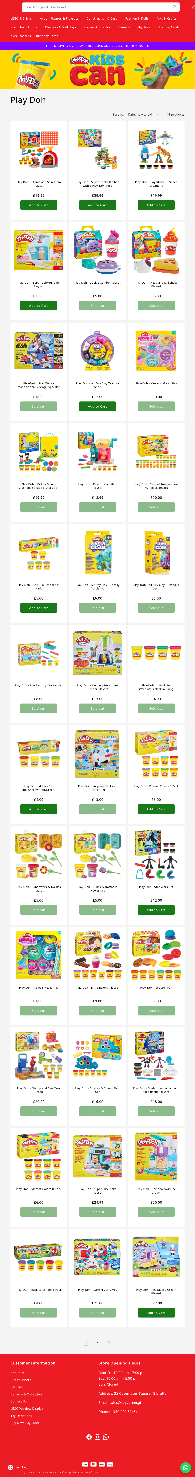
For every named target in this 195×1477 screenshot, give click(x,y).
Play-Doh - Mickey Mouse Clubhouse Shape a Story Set (38, 485)
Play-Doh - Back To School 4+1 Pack (39, 586)
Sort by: (118, 115)
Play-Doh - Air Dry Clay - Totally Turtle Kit (97, 586)
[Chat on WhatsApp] (185, 1467)
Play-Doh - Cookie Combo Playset (97, 282)
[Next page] (108, 1342)
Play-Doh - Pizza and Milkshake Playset (156, 284)
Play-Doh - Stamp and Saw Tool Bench (39, 1090)
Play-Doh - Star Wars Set (156, 887)
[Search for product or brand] (174, 7)
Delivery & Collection (26, 1394)
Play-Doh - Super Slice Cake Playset (97, 1190)
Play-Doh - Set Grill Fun (156, 987)
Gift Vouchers (20, 1380)
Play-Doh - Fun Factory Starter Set (39, 685)
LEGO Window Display (26, 1409)
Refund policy (68, 1472)
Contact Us (18, 1401)
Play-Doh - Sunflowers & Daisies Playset (39, 888)
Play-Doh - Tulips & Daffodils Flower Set (97, 888)
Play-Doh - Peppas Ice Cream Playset (156, 1291)
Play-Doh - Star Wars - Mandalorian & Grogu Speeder (39, 385)
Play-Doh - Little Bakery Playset (97, 987)
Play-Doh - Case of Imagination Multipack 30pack (156, 485)
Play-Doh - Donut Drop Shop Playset (97, 485)
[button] (23, 18)
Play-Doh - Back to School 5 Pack (39, 1289)
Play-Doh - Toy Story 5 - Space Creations (156, 183)
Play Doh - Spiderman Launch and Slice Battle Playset (156, 1090)
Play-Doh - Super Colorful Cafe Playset (39, 284)
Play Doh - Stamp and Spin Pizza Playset (39, 183)
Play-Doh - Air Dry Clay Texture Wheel (97, 385)
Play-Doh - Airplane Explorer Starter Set (97, 788)
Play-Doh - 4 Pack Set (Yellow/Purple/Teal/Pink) (156, 687)
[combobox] (101, 7)
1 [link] (86, 1342)
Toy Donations (21, 1416)
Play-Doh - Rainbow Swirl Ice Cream (156, 1190)
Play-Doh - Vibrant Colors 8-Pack (38, 1189)
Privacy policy (47, 1472)
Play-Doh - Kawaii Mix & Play (38, 987)
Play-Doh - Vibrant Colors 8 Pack (156, 786)
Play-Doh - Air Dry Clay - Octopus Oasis (156, 586)
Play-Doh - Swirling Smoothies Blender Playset (97, 687)
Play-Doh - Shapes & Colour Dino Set (97, 1090)
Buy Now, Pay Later (24, 1423)
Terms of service (91, 1472)
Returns (16, 1387)
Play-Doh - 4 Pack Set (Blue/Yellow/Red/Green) (38, 788)
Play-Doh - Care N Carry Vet (97, 1289)
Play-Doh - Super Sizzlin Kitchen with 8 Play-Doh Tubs (97, 183)
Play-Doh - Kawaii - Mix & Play (156, 383)
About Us (17, 1373)
